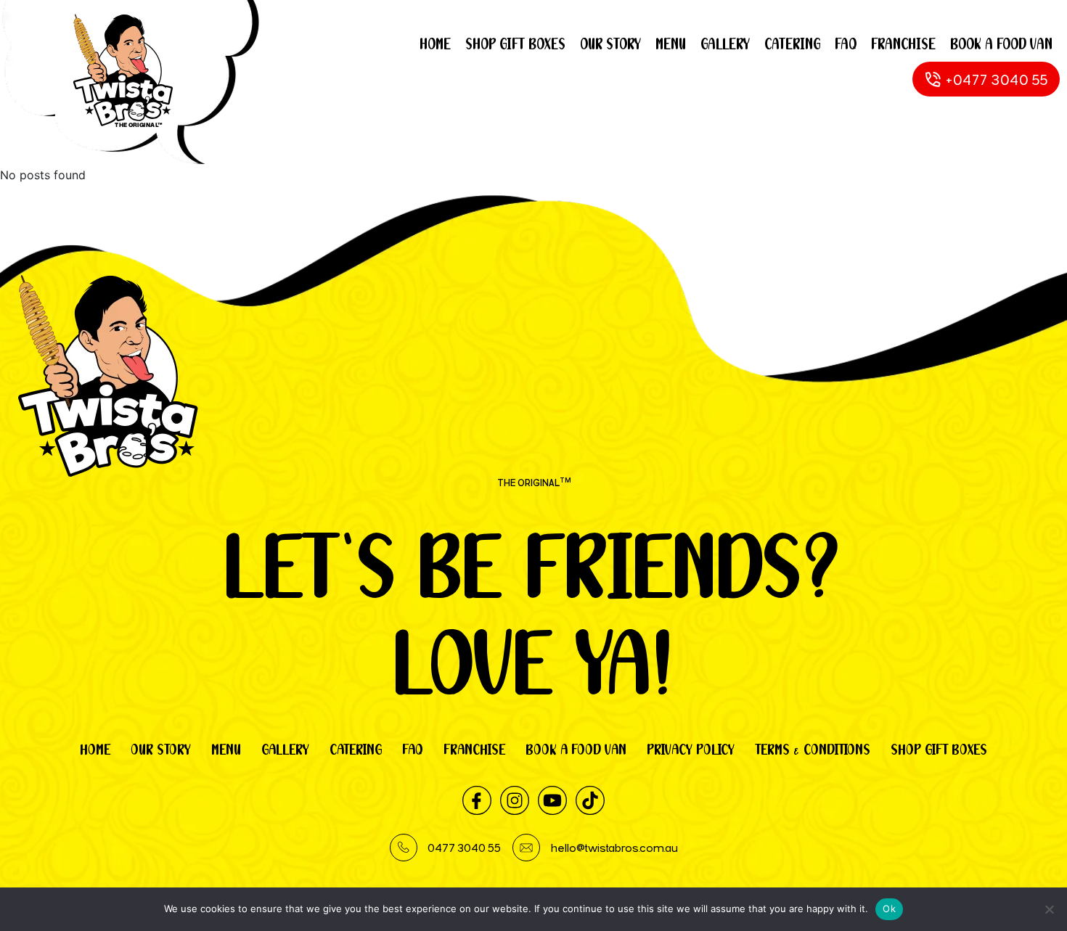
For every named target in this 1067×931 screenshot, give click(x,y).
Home (435, 44)
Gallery (725, 44)
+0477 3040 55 (997, 79)
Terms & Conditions (812, 749)
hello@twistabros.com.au (614, 847)
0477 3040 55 (464, 847)
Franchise (903, 44)
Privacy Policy (691, 749)
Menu (670, 44)
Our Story (610, 44)
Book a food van (1001, 44)
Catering (792, 44)
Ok (889, 908)
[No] (1049, 909)
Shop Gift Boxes (515, 44)
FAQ (846, 44)
